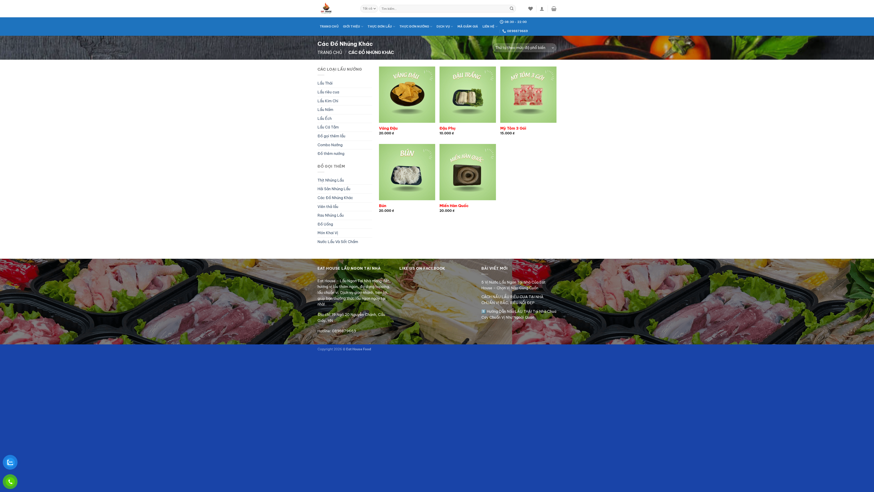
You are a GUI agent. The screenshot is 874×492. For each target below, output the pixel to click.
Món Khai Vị (328, 233)
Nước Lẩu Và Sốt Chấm (338, 241)
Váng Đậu (388, 128)
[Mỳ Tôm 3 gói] (528, 95)
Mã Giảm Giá (467, 26)
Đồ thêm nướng (331, 153)
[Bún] (407, 172)
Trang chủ (330, 52)
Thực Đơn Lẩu (380, 26)
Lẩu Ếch (325, 118)
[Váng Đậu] (407, 95)
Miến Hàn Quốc (454, 205)
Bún (382, 205)
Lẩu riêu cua (328, 92)
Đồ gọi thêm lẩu (331, 136)
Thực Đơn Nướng (414, 26)
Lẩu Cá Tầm (328, 127)
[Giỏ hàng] (553, 9)
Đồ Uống (325, 224)
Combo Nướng (330, 145)
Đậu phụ (447, 128)
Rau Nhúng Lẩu (331, 215)
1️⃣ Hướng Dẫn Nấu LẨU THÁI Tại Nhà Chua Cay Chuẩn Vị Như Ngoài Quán (518, 314)
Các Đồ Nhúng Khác (335, 197)
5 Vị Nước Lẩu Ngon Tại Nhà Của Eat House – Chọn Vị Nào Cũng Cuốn (513, 285)
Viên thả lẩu (328, 206)
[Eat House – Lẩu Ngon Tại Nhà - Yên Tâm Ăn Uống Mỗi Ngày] (335, 8)
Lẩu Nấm (325, 109)
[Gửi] (512, 9)
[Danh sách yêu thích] (530, 9)
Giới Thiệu (351, 26)
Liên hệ (489, 26)
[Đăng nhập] (542, 9)
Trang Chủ (329, 26)
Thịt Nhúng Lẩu (331, 180)
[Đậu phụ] (468, 95)
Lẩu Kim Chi (328, 101)
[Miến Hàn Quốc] (468, 172)
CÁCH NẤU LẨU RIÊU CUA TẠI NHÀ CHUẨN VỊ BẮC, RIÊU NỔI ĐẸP (512, 300)
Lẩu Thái (325, 83)
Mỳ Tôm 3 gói (513, 128)
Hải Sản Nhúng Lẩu (334, 189)
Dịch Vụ (443, 26)
